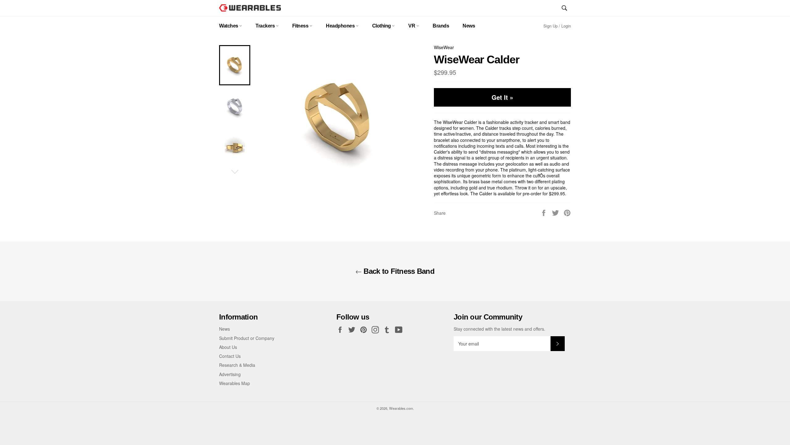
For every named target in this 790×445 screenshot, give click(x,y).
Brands (441, 25)
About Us (228, 347)
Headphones (341, 25)
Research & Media (237, 365)
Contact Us (230, 356)
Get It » (502, 97)
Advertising (230, 374)
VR (412, 25)
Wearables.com (401, 408)
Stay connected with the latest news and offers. (499, 329)
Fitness (301, 25)
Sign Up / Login (557, 26)
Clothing (382, 25)
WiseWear (444, 47)
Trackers (266, 25)
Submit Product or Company (246, 338)
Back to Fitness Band (398, 271)
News (469, 25)
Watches (229, 25)
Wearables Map (234, 383)
